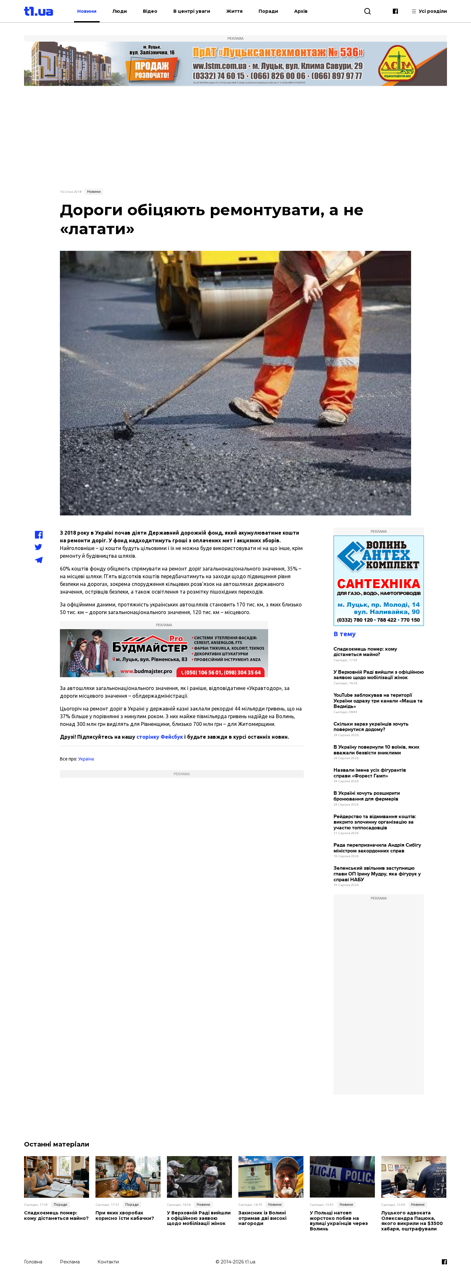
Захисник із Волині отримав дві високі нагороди (262, 1218)
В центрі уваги (191, 11)
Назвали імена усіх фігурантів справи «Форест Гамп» (370, 773)
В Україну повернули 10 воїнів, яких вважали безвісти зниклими (376, 750)
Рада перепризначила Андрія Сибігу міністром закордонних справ (377, 848)
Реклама (70, 1262)
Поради (268, 11)
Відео (150, 11)
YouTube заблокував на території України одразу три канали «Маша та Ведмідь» (378, 701)
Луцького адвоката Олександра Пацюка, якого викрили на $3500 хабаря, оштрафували (412, 1221)
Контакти (108, 1262)
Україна (86, 758)
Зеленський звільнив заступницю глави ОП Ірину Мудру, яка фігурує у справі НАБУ (377, 874)
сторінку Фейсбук (159, 737)
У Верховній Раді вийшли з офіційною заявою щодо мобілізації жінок (379, 675)
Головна (33, 1262)
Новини (86, 11)
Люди (119, 11)
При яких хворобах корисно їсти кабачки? (124, 1215)
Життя (234, 11)
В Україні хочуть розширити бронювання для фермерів (367, 796)
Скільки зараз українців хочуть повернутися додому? (371, 727)
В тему (345, 633)
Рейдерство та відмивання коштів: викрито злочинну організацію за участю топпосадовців (375, 822)
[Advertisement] (235, 137)
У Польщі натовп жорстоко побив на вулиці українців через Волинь (339, 1221)
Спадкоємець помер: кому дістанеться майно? (365, 652)
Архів (301, 11)
